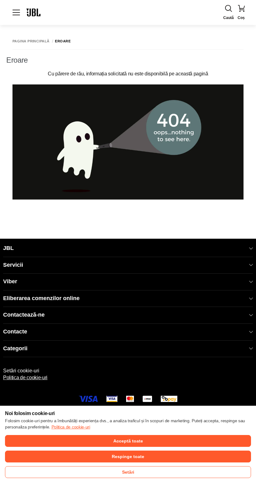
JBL (8, 248)
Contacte (15, 331)
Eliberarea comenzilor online (41, 298)
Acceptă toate (128, 440)
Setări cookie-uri (21, 370)
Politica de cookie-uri (25, 377)
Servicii (13, 265)
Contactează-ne (24, 315)
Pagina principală (30, 41)
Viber (10, 281)
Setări (128, 472)
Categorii (15, 348)
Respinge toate (128, 456)
